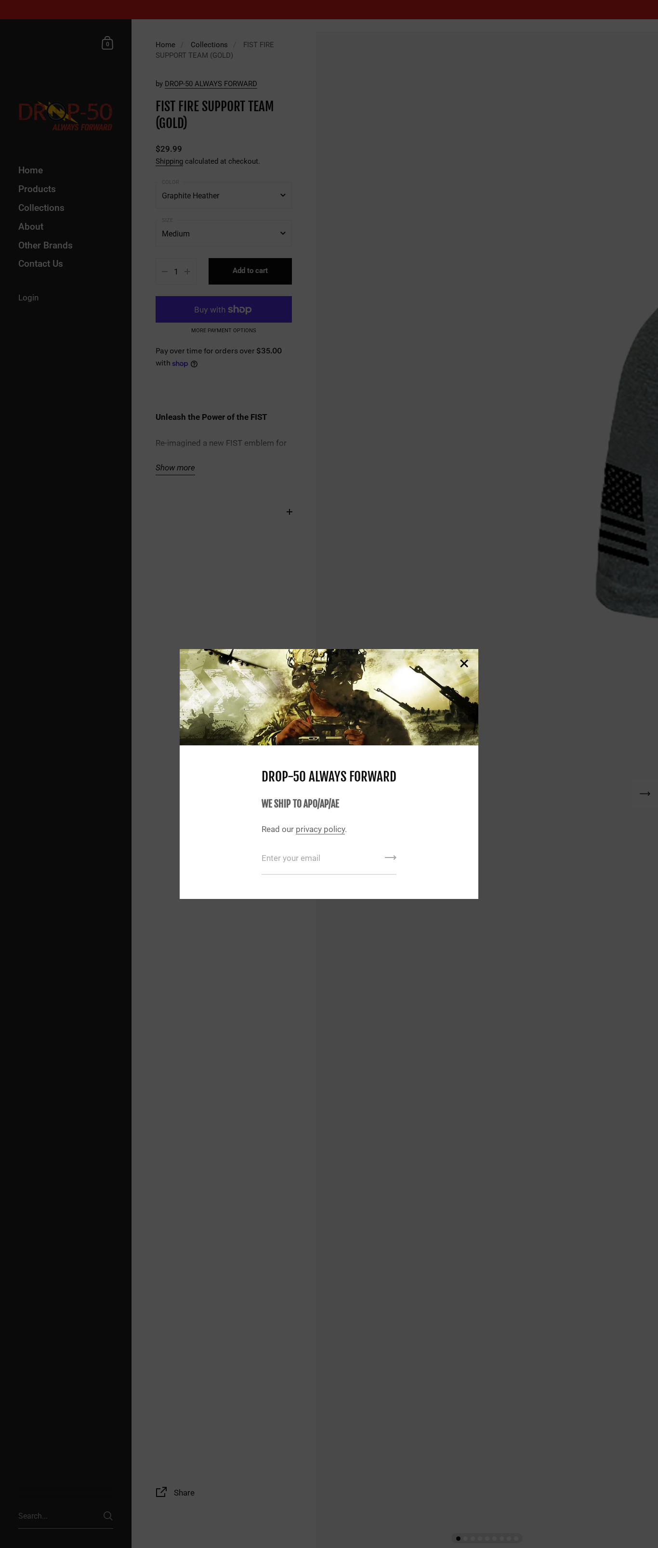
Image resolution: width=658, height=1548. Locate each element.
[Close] (463, 664)
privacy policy (320, 829)
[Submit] (390, 861)
